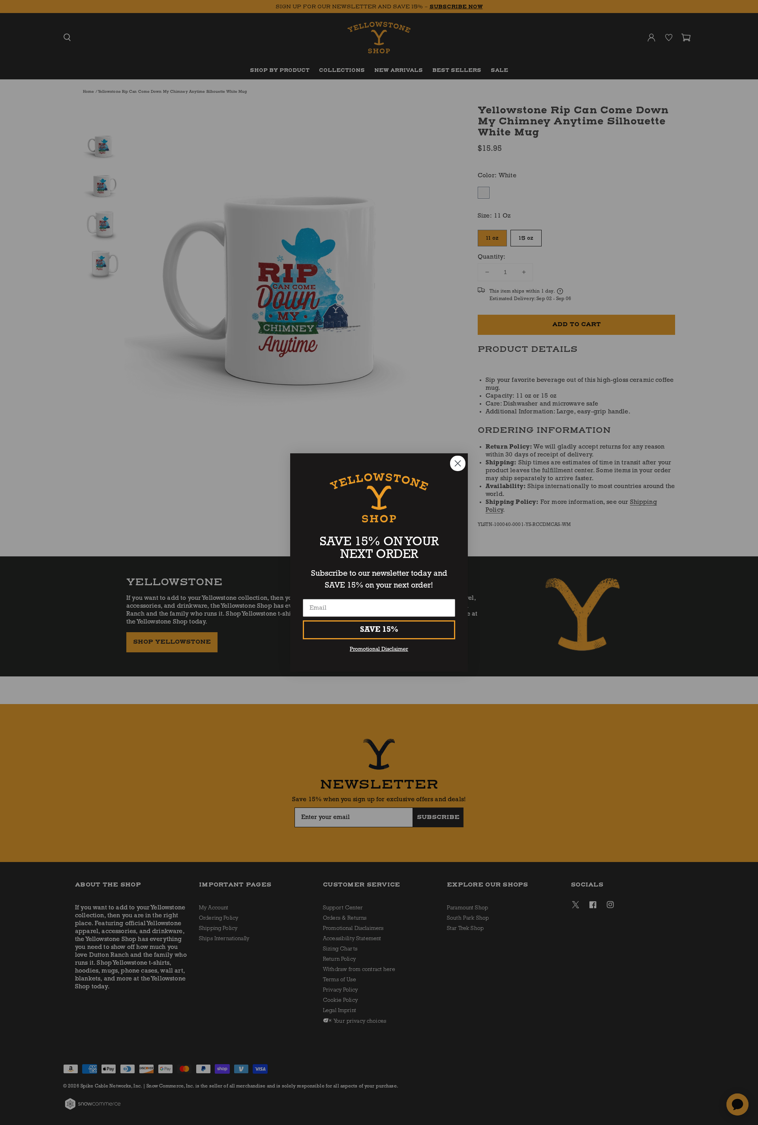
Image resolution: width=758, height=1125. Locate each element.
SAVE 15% (379, 630)
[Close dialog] (458, 463)
